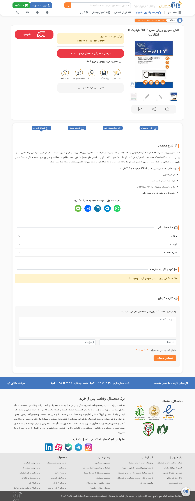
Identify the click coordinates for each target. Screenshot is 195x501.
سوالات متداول (18, 383)
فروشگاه (172, 20)
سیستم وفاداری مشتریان (147, 12)
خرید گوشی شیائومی (32, 463)
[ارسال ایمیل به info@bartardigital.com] (27, 12)
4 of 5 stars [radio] (139, 350)
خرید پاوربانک (61, 473)
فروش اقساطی (120, 12)
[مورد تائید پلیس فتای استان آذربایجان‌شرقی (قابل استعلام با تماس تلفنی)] (148, 429)
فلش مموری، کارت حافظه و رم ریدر (151, 20)
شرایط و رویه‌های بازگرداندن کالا (96, 468)
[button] (130, 63)
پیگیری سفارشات (103, 478)
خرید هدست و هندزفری (30, 478)
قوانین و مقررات (147, 483)
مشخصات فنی (110, 128)
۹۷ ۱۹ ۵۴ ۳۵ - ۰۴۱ (62, 383)
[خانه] (180, 20)
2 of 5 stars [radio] (145, 350)
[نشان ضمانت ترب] (177, 412)
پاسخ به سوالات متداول (173, 468)
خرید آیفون (62, 468)
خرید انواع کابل (60, 483)
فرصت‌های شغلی (175, 483)
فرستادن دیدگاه (165, 358)
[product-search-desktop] (67, 5)
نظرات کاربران (39, 128)
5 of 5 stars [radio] (136, 350)
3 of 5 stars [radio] (142, 350)
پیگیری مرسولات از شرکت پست (96, 473)
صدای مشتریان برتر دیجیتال (98, 483)
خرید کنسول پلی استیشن (30, 473)
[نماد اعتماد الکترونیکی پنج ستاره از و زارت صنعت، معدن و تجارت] (169, 412)
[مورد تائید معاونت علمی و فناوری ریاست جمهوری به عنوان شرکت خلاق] (140, 412)
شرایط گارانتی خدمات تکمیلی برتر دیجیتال (135, 478)
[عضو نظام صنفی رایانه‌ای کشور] (163, 429)
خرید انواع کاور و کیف (57, 488)
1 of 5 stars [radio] (147, 350)
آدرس (83, 12)
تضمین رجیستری (102, 463)
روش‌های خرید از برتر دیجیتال (141, 463)
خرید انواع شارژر (34, 483)
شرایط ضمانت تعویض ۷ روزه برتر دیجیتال (136, 473)
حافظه (174, 236)
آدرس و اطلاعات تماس (173, 473)
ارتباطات (173, 244)
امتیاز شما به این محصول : (163, 350)
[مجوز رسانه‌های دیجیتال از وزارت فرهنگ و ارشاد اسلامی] (154, 412)
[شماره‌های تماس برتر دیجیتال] (17, 12)
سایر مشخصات (170, 252)
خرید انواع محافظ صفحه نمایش (27, 488)
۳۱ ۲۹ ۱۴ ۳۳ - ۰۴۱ (101, 383)
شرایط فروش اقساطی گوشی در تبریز (138, 468)
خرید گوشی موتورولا (32, 468)
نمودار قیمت (74, 128)
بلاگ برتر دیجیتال (100, 12)
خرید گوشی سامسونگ (57, 463)
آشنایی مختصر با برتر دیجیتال (170, 463)
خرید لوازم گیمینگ (59, 478)
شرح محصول (146, 128)
